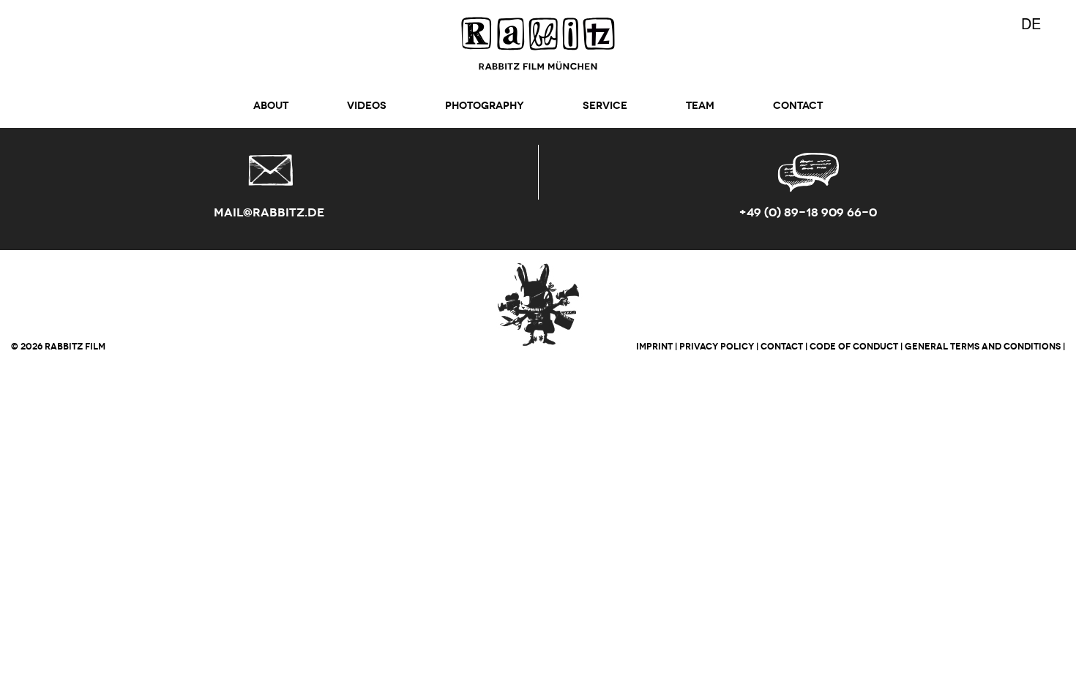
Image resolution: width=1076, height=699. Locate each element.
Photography (484, 105)
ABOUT (270, 105)
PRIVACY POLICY (716, 346)
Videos (366, 105)
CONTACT (798, 105)
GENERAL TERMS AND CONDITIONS (983, 346)
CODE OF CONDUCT (854, 346)
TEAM (700, 105)
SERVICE (605, 105)
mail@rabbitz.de (269, 212)
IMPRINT (654, 346)
